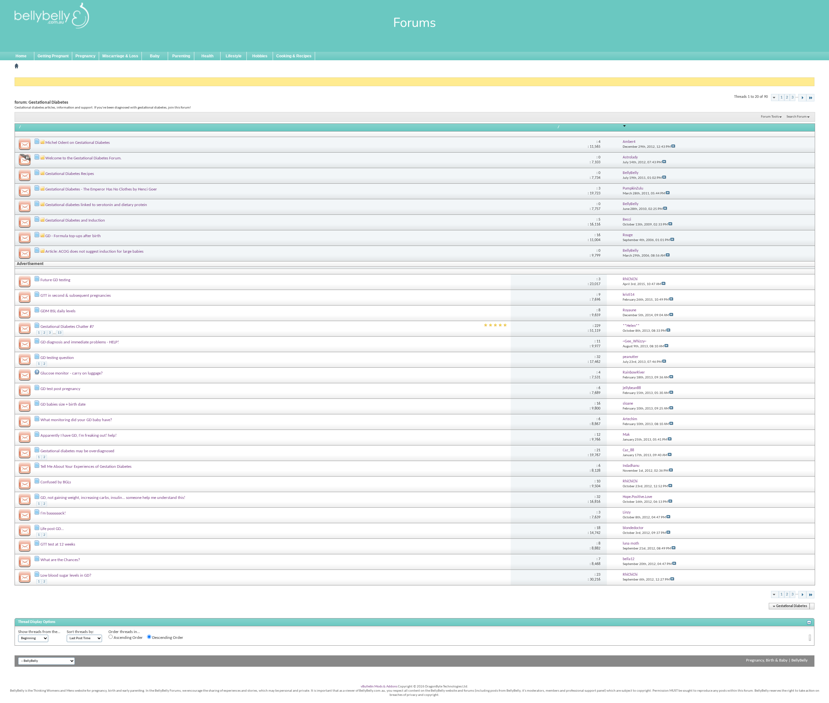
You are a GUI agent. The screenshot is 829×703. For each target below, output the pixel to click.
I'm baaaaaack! (53, 513)
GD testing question (57, 358)
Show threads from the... (39, 632)
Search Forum (797, 117)
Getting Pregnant (53, 56)
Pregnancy (85, 56)
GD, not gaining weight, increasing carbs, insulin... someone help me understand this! (112, 498)
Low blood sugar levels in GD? (65, 575)
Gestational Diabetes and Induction (75, 220)
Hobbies (259, 56)
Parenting (181, 56)
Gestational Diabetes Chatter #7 (67, 327)
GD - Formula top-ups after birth (73, 236)
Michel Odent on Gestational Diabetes (77, 143)
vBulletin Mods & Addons (379, 686)
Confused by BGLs (55, 482)
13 (60, 333)
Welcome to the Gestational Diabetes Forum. (83, 158)
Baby (155, 56)
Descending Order (167, 638)
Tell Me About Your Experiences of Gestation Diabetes (85, 467)
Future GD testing (55, 280)
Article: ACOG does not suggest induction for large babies (94, 251)
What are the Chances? (60, 560)
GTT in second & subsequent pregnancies (75, 296)
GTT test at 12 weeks (57, 544)
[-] (802, 97)
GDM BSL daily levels (57, 311)
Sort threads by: (80, 632)
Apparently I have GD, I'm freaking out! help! (78, 435)
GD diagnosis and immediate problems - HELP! (79, 342)
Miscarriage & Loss (120, 56)
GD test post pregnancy (60, 389)
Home (21, 56)
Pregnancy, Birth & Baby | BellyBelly (777, 660)
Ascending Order (128, 638)
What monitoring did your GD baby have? (76, 420)
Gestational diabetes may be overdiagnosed (77, 451)
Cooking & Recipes (294, 56)
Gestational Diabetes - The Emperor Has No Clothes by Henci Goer (101, 189)
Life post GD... (52, 529)
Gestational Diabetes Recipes (69, 174)
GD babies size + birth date (62, 404)
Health (207, 56)
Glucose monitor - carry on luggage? (71, 373)
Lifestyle (234, 56)
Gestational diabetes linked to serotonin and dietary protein (96, 205)
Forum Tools (770, 117)
